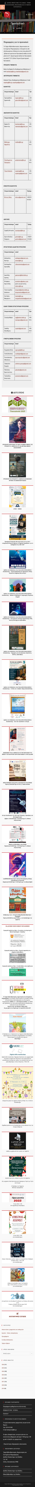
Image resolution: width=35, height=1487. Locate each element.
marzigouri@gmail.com (21, 320)
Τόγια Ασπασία (8, 171)
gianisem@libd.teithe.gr (21, 275)
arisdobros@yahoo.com (21, 281)
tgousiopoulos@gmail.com (22, 357)
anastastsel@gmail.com (21, 376)
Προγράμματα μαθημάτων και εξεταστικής (14, 1406)
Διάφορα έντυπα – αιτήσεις (10, 1410)
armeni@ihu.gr (19, 260)
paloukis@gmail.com (20, 370)
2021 (3, 1381)
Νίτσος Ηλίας (8, 197)
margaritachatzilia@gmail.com (23, 298)
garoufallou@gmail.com (21, 100)
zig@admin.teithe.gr (20, 317)
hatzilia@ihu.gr (19, 296)
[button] (2, 7)
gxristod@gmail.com (20, 239)
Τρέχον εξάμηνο (6, 1343)
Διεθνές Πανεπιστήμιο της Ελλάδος (12, 1471)
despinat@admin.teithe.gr (22, 290)
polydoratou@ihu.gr (20, 160)
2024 (3, 1371)
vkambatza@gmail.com (22, 71)
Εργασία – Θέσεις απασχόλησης (10, 1333)
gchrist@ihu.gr (19, 237)
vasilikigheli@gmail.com (21, 353)
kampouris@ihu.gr (12, 1430)
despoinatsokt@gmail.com (22, 292)
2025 (3, 1368)
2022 (3, 1378)
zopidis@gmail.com (20, 328)
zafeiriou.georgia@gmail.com (23, 363)
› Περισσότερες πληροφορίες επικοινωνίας (15, 1444)
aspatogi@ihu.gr (8, 82)
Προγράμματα (5, 1336)
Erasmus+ (5, 1413)
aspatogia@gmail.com (19, 82)
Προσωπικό (19, 28)
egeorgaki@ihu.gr (19, 350)
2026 (3, 1364)
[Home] (13, 28)
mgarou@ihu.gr (19, 98)
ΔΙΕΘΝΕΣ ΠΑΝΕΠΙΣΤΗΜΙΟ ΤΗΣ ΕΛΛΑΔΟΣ (16, 2)
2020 (3, 1385)
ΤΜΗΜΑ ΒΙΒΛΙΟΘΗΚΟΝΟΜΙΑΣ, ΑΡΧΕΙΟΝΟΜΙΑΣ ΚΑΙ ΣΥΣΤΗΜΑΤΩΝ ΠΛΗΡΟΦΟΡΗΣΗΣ (17, 5)
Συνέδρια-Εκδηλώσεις (7, 1340)
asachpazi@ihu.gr (20, 230)
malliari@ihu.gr (19, 142)
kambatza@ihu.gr (10, 71)
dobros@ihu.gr (19, 286)
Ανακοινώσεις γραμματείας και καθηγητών (13, 1329)
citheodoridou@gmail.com (22, 264)
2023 (3, 1375)
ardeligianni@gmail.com (21, 258)
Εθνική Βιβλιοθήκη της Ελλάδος (11, 1474)
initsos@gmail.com (20, 197)
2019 (3, 1388)
